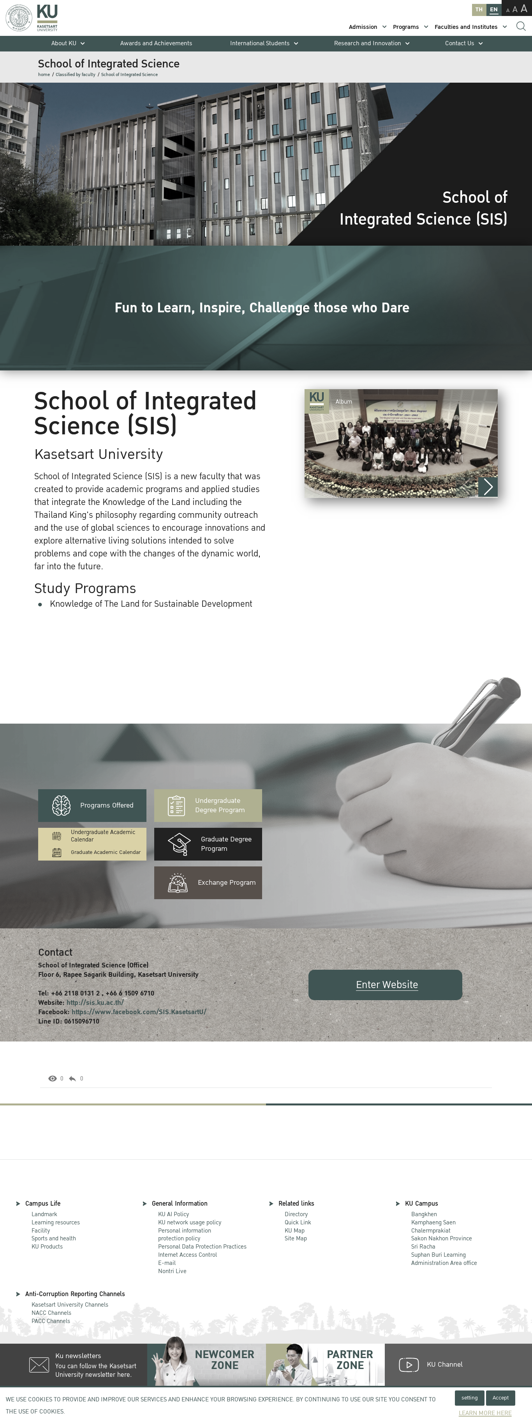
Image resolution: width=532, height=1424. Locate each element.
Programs (406, 27)
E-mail (167, 1263)
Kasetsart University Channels (70, 1304)
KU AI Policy (173, 1214)
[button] (488, 487)
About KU (63, 43)
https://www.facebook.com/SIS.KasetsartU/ (139, 1012)
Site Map (296, 1238)
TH (479, 9)
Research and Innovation (367, 43)
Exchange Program (227, 882)
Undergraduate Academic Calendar (103, 836)
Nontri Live (172, 1271)
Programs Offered (107, 805)
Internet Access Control (187, 1254)
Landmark (44, 1214)
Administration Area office (444, 1259)
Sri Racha (423, 1246)
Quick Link (298, 1222)
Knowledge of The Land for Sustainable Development (151, 604)
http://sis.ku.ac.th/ (95, 1002)
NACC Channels (51, 1313)
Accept (501, 1397)
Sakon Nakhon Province (441, 1235)
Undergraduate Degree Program (220, 805)
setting (470, 1397)
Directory (296, 1214)
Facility (41, 1230)
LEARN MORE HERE (485, 1413)
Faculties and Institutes (466, 27)
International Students (260, 43)
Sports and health (54, 1238)
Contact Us (459, 43)
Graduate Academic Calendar (106, 852)
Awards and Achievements (156, 43)
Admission (363, 27)
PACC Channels (51, 1321)
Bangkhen (424, 1214)
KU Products (47, 1246)
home (44, 74)
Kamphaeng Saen (433, 1222)
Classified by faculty (75, 74)
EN (494, 9)
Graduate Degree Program (226, 844)
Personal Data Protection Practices (202, 1246)
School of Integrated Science (129, 74)
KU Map (295, 1230)
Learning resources (56, 1222)
